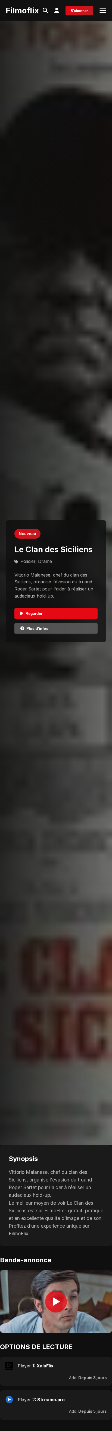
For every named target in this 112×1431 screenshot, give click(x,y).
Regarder (34, 613)
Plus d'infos (37, 628)
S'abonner (79, 11)
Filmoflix (22, 10)
